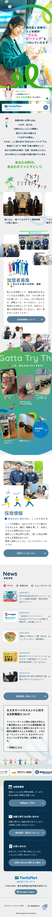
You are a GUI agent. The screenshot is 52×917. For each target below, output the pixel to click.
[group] (23, 208)
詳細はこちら (15, 747)
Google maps (26, 891)
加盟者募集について (26, 319)
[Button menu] (45, 107)
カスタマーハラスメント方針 (14, 906)
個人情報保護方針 (34, 906)
